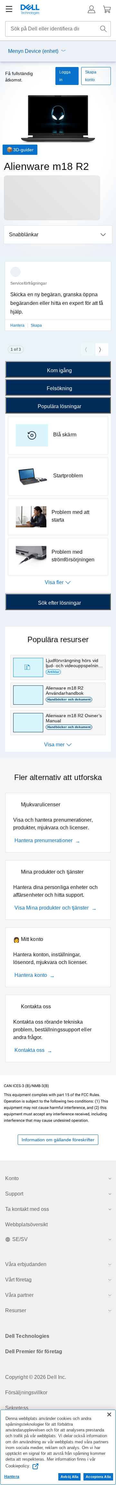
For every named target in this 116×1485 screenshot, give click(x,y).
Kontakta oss (29, 1050)
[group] (58, 300)
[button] (91, 9)
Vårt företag (18, 1279)
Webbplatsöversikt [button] (26, 1224)
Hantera (18, 325)
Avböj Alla (69, 1477)
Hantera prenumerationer (43, 840)
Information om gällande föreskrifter (58, 1139)
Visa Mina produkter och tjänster (52, 907)
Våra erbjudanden (25, 1264)
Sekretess (16, 1408)
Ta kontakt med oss (27, 1209)
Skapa (36, 325)
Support (14, 1193)
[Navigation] (9, 9)
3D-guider (23, 149)
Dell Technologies (27, 1336)
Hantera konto (31, 975)
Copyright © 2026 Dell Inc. (35, 1377)
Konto (12, 1178)
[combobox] (58, 29)
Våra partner (19, 1295)
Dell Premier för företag (33, 1351)
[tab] (58, 369)
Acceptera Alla (98, 1477)
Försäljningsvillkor (26, 1392)
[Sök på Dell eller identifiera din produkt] (103, 28)
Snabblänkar (23, 234)
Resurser (15, 1310)
